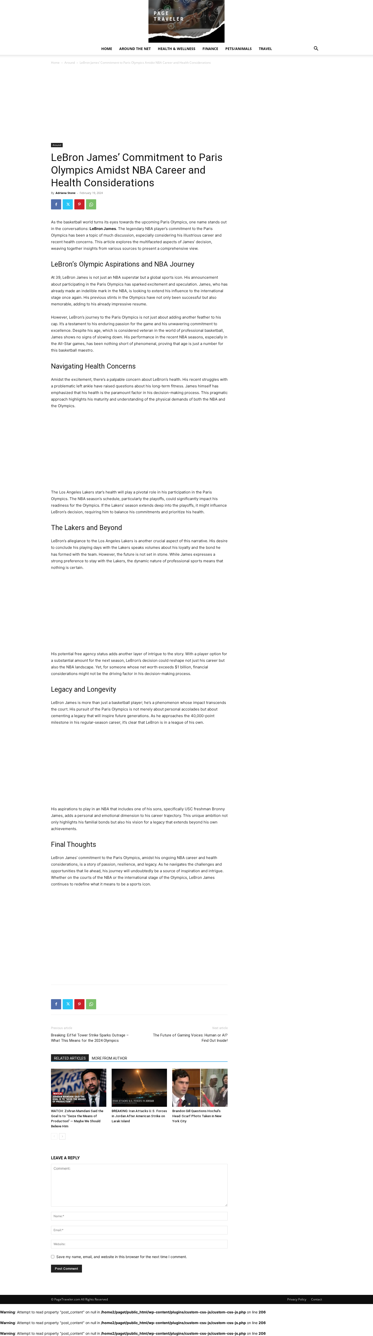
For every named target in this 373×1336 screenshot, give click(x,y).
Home (106, 48)
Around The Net (135, 48)
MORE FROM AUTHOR (109, 1058)
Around (69, 62)
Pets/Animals (238, 48)
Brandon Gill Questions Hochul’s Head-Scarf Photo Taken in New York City (197, 1116)
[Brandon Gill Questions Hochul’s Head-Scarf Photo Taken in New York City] (200, 1088)
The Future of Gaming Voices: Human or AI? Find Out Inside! (190, 1038)
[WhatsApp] (91, 204)
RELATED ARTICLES (70, 1058)
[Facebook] (56, 204)
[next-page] (62, 1136)
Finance (210, 48)
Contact (316, 1299)
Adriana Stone (66, 193)
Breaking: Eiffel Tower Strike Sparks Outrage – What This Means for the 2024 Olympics (90, 1038)
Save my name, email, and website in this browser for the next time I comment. (121, 1257)
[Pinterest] (79, 204)
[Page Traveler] (186, 21)
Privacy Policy (296, 1299)
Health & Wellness (176, 48)
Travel (265, 48)
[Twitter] (68, 204)
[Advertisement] (139, 105)
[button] (316, 49)
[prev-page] (54, 1136)
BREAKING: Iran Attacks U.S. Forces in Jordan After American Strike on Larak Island (139, 1116)
